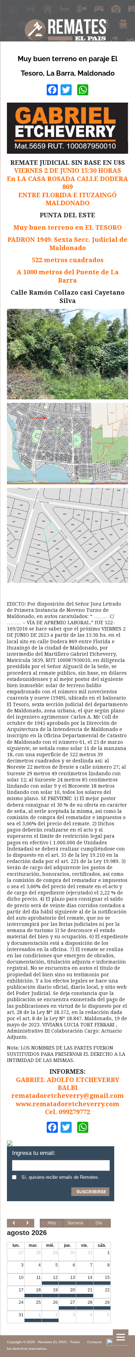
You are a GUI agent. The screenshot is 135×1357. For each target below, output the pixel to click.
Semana (75, 1223)
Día (99, 1223)
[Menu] (120, 1337)
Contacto (94, 1342)
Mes (52, 1223)
